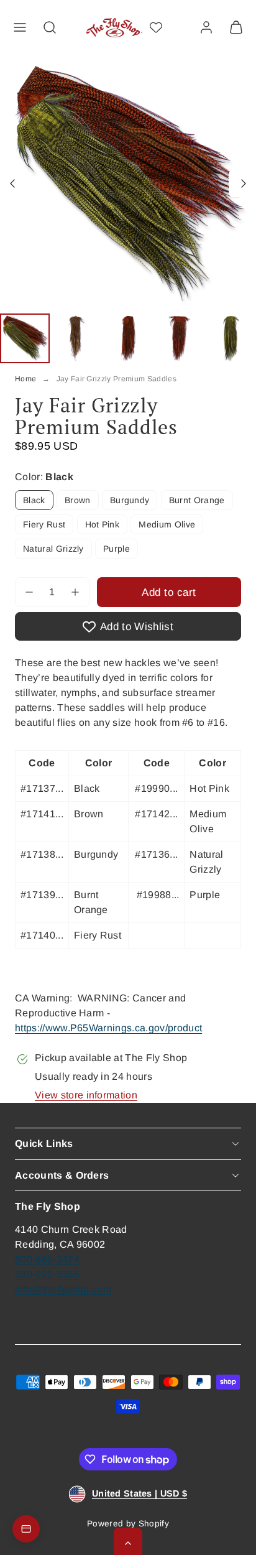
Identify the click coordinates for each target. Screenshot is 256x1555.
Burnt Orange (197, 500)
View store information (86, 1095)
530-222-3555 (47, 1274)
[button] (20, 27)
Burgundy (130, 500)
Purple (116, 549)
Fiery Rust (44, 524)
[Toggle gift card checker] (26, 1529)
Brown (78, 500)
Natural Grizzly (53, 549)
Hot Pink (102, 524)
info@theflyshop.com (63, 1289)
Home (25, 378)
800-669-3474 (47, 1259)
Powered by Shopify (128, 1523)
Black (34, 500)
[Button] (13, 183)
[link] (206, 27)
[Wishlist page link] (156, 27)
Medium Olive (167, 524)
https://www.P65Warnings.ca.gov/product (108, 1028)
